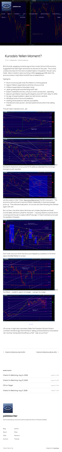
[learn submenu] (11, 13)
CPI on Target (8, 385)
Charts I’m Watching (23, 60)
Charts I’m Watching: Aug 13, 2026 (15, 380)
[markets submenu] (20, 13)
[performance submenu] (49, 13)
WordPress (56, 448)
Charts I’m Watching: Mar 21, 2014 (15, 352)
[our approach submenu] (37, 13)
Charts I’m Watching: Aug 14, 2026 (15, 375)
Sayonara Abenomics (31, 200)
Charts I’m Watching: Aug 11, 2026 (15, 390)
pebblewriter (17, 6)
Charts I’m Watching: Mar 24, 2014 (46, 352)
